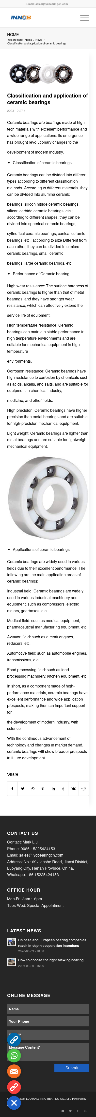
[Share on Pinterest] (43, 789)
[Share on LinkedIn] (53, 789)
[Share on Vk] (73, 789)
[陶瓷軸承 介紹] (42, 76)
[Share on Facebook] (12, 789)
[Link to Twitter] (70, 1111)
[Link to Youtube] (63, 1111)
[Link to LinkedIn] (85, 1111)
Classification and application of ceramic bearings (47, 99)
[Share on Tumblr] (63, 789)
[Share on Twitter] (23, 789)
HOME (13, 34)
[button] (14, 1103)
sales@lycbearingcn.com (41, 855)
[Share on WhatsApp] (33, 789)
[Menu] (82, 17)
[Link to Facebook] (77, 1111)
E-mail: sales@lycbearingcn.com (47, 4)
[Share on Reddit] (84, 789)
